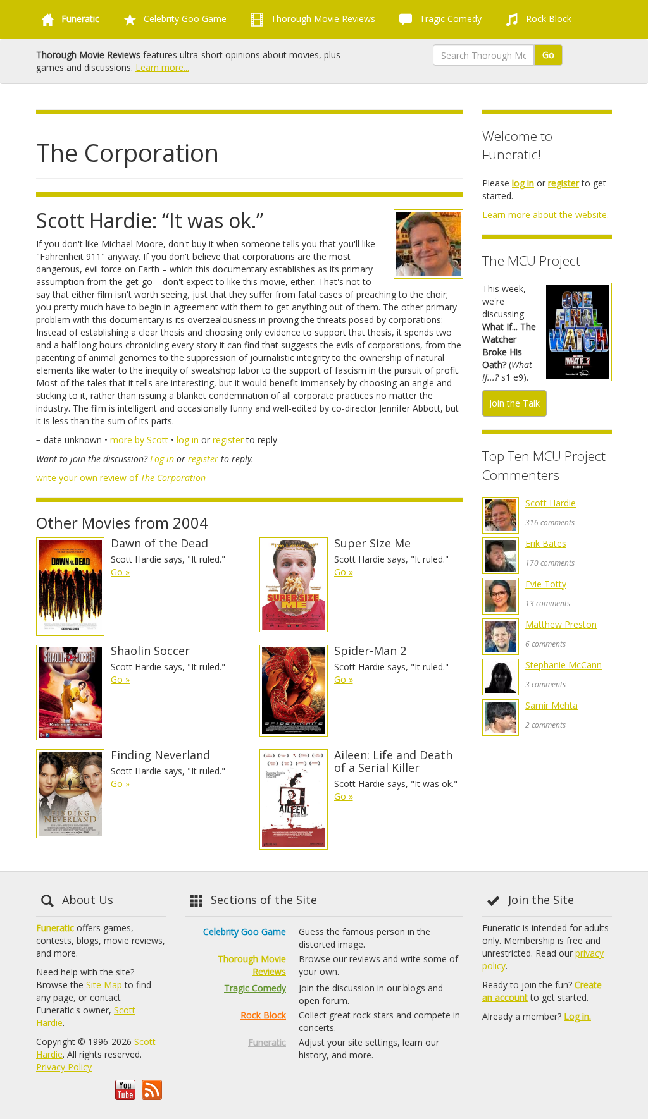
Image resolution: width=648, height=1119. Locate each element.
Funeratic (55, 928)
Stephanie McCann (563, 665)
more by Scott (139, 440)
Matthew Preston (561, 624)
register (228, 440)
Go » (120, 572)
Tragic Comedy (449, 19)
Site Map (104, 985)
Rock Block (547, 19)
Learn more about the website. (545, 215)
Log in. (577, 1016)
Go (548, 55)
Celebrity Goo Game (184, 19)
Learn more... (162, 67)
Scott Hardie (550, 503)
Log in (162, 459)
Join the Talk (514, 403)
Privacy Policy (64, 1067)
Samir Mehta (551, 705)
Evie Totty (545, 584)
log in (188, 440)
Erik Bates (545, 543)
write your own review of (121, 478)
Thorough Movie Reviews (321, 19)
